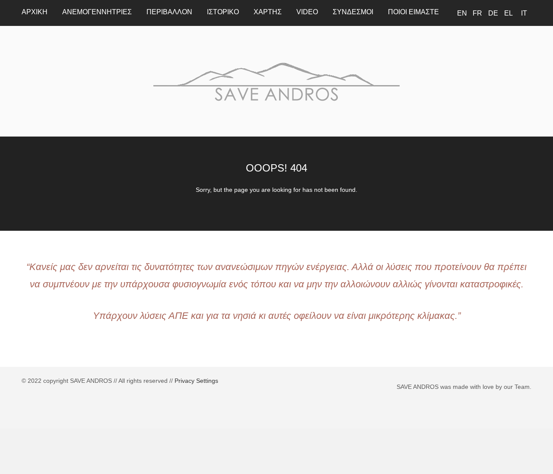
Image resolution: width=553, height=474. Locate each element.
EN (462, 13)
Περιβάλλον (169, 12)
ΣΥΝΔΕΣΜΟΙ (353, 12)
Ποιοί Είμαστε (413, 12)
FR (477, 13)
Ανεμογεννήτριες (97, 12)
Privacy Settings (196, 380)
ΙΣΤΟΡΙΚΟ (223, 12)
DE (493, 13)
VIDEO (307, 12)
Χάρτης (268, 12)
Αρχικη (35, 12)
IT (524, 13)
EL (508, 13)
